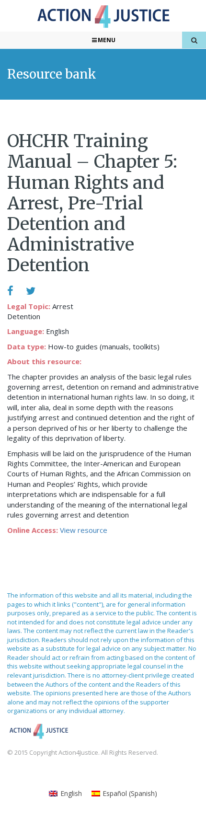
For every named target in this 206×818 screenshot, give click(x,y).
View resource (83, 530)
